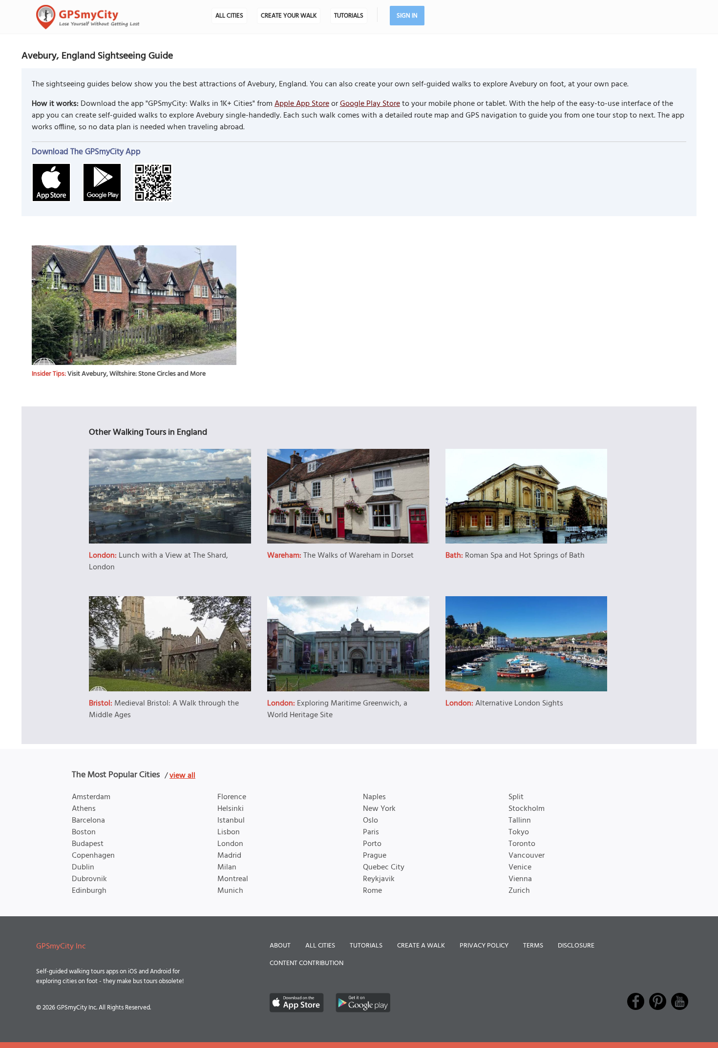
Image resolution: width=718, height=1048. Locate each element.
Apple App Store (302, 104)
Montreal (232, 879)
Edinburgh (89, 891)
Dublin (83, 867)
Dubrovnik (89, 879)
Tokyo (518, 832)
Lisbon (228, 832)
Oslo (370, 820)
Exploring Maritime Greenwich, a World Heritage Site (337, 709)
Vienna (520, 879)
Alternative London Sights (519, 703)
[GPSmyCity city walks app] (88, 17)
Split (516, 797)
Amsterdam (91, 797)
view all (182, 775)
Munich (230, 891)
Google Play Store (370, 104)
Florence (231, 797)
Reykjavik (379, 879)
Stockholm (526, 809)
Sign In (407, 16)
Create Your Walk (289, 16)
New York (379, 809)
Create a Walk (421, 945)
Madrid (229, 855)
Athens (84, 809)
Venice (519, 867)
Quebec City (383, 867)
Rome (372, 891)
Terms (533, 945)
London (230, 844)
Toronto (521, 844)
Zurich (519, 891)
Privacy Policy (484, 945)
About (280, 945)
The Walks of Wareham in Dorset (358, 555)
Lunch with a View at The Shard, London (158, 561)
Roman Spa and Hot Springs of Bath (525, 555)
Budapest (88, 844)
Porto (372, 844)
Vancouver (526, 855)
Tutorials (348, 16)
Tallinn (519, 820)
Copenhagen (93, 855)
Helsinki (230, 809)
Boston (84, 832)
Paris (371, 832)
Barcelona (88, 820)
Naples (374, 797)
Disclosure (576, 945)
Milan (226, 867)
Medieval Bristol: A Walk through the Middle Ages (164, 709)
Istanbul (231, 820)
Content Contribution (306, 963)
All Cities (229, 16)
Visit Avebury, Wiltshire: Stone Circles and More (136, 374)
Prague (374, 855)
